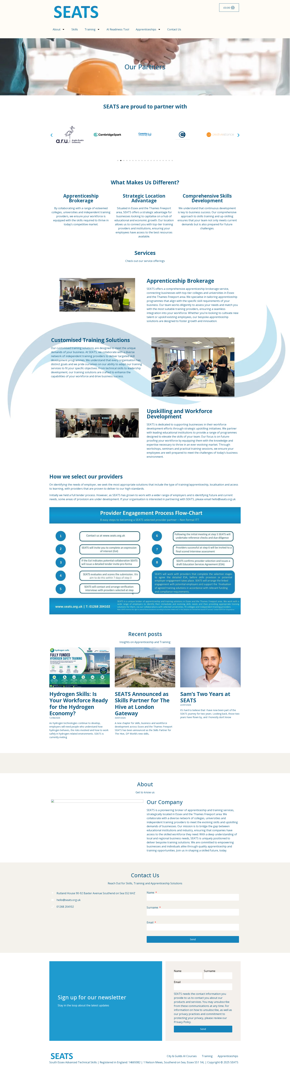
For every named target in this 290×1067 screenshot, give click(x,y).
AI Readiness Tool (118, 29)
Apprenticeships (146, 29)
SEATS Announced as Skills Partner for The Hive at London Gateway (142, 703)
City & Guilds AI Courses (182, 1056)
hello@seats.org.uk (224, 499)
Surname (153, 907)
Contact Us (174, 29)
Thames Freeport (168, 297)
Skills (74, 29)
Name (151, 892)
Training (90, 29)
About (56, 29)
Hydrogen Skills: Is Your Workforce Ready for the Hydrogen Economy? (78, 703)
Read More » (55, 742)
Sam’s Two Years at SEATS (205, 697)
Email (150, 922)
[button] (51, 135)
